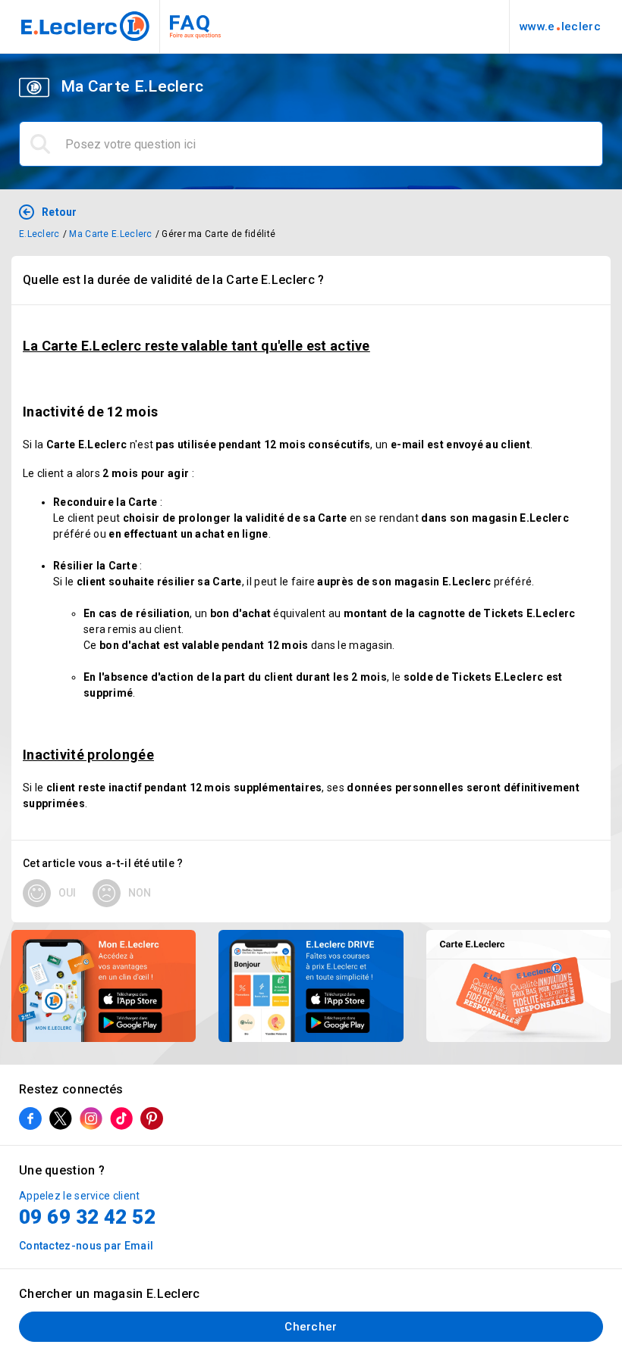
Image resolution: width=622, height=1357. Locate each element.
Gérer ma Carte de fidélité (218, 234)
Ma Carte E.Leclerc (110, 234)
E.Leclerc (39, 234)
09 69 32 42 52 (87, 1217)
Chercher (310, 1327)
